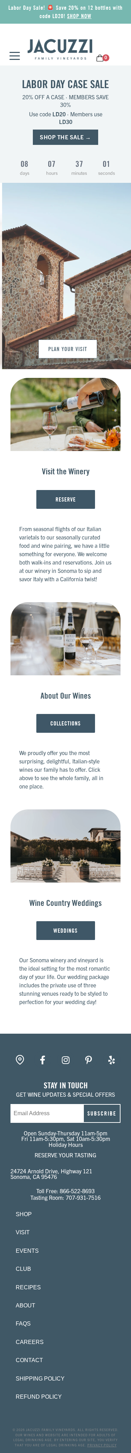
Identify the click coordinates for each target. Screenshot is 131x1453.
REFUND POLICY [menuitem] (39, 1397)
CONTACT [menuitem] (29, 1360)
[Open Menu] (12, 56)
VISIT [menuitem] (23, 1232)
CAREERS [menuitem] (30, 1342)
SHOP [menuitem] (24, 1214)
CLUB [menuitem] (23, 1269)
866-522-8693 (77, 1190)
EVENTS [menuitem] (27, 1251)
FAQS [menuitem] (23, 1324)
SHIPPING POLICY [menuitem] (40, 1379)
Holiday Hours (66, 1144)
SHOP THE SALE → (65, 136)
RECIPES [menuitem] (28, 1287)
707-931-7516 (83, 1197)
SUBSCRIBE (101, 1113)
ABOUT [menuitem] (25, 1305)
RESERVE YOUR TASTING (65, 1154)
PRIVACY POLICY (102, 1445)
